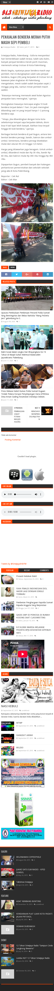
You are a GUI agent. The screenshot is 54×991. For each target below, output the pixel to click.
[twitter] (41, 2)
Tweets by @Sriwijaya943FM (13, 564)
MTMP (19, 723)
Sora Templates (22, 988)
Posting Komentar (13, 440)
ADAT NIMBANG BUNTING (28, 901)
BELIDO (19, 747)
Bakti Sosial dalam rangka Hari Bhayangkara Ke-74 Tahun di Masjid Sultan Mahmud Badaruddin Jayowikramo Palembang (23, 355)
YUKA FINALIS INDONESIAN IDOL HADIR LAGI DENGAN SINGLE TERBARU (31, 591)
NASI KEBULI (9, 706)
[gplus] (45, 2)
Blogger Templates (39, 988)
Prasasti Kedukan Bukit (26, 576)
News (13, 267)
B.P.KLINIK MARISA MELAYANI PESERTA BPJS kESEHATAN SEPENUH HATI (33, 630)
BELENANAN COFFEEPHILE (28, 857)
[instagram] (52, 2)
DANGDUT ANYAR (24, 735)
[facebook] (37, 2)
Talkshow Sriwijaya (24, 882)
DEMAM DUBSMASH (25, 926)
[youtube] (48, 2)
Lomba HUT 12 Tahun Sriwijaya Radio (33, 958)
